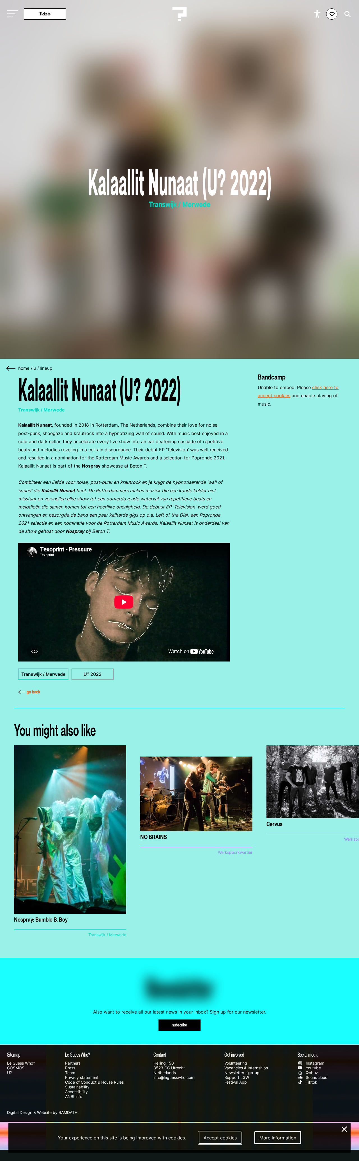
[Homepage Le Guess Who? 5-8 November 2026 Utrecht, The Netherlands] (179, 14)
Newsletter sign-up (241, 1072)
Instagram (314, 1063)
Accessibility (76, 1091)
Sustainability (77, 1086)
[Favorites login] (331, 14)
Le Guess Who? (21, 1063)
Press (70, 1067)
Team (70, 1072)
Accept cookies (220, 1138)
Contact (159, 1054)
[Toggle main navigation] (11, 14)
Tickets (45, 13)
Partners (72, 1063)
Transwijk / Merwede (43, 674)
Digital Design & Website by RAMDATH (42, 1112)
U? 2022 (93, 674)
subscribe (179, 1025)
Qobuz (311, 1072)
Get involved (234, 1054)
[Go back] (11, 368)
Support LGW (236, 1077)
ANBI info (73, 1096)
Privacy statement (81, 1077)
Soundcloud (316, 1077)
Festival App (235, 1082)
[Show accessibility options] (317, 14)
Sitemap (13, 1054)
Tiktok (311, 1082)
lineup (46, 368)
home (23, 368)
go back (33, 692)
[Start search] (346, 14)
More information (277, 1138)
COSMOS (15, 1067)
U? (9, 1072)
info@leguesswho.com (173, 1077)
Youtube (313, 1067)
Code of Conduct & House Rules (94, 1082)
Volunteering (235, 1063)
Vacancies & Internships (246, 1067)
